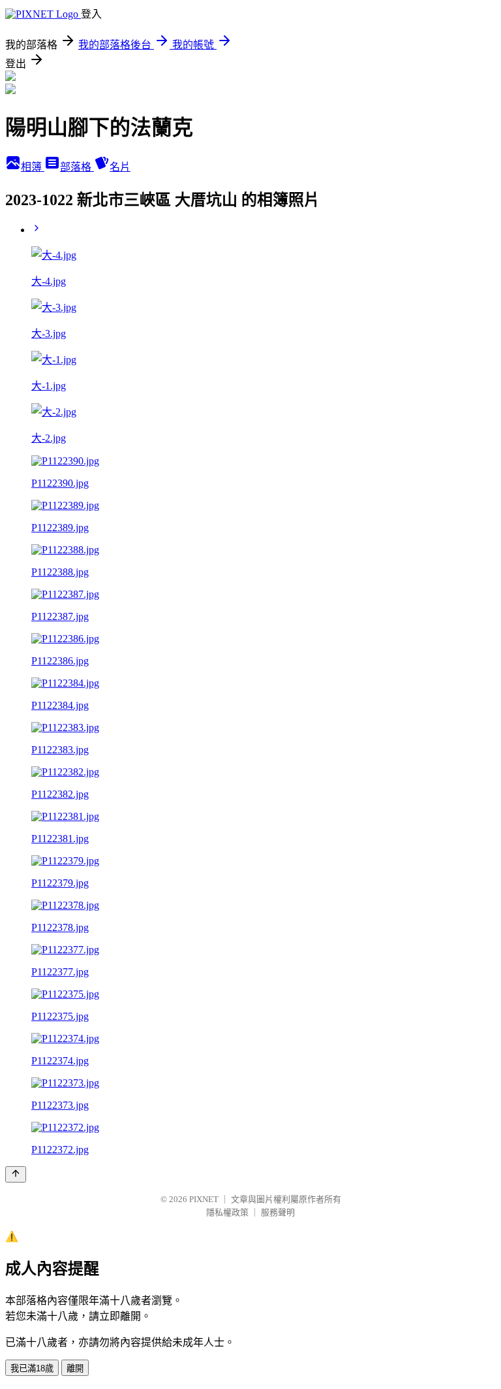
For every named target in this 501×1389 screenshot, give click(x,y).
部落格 (77, 166)
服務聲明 (278, 1212)
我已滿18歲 (31, 1368)
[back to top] (15, 1174)
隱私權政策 (227, 1212)
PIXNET (204, 1199)
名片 (120, 166)
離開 (75, 1368)
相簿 (32, 166)
